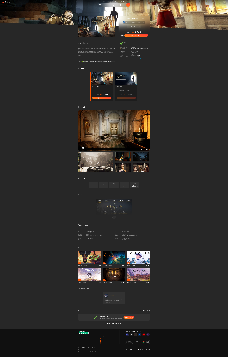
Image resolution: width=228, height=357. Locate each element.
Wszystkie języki (146, 310)
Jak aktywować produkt (135, 49)
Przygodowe (133, 55)
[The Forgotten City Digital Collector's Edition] (126, 86)
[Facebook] (139, 334)
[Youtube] (143, 334)
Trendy (104, 1)
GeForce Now (85, 61)
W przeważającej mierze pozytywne (138, 58)
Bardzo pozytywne (134, 56)
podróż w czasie (98, 61)
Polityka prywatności (104, 332)
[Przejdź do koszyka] (220, 2)
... (114, 61)
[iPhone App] (129, 342)
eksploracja (110, 61)
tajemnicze (105, 61)
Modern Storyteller (134, 51)
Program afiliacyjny (103, 334)
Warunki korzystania (104, 330)
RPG (139, 55)
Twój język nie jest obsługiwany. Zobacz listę (139, 48)
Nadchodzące (115, 1)
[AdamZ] (106, 296)
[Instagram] (135, 334)
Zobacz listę (133, 47)
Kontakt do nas (103, 336)
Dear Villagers (133, 52)
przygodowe (91, 61)
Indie (137, 55)
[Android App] (137, 342)
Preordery (109, 1)
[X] (131, 334)
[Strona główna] (6, 2)
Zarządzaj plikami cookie (83, 349)
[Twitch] (148, 334)
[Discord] (127, 334)
